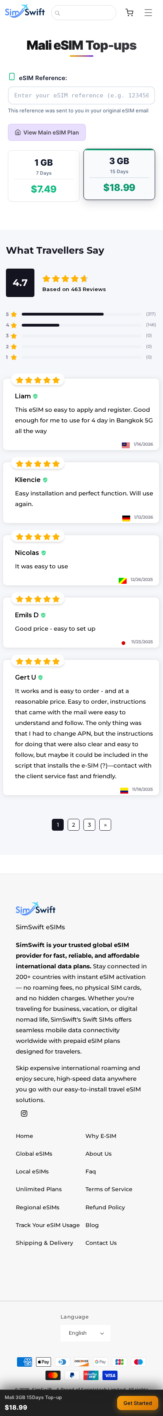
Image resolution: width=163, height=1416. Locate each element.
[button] (152, 12)
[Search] (57, 13)
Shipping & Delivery (44, 1242)
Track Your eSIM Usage (48, 1225)
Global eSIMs (34, 1153)
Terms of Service (109, 1189)
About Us (98, 1153)
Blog (92, 1225)
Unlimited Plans (39, 1189)
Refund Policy (105, 1207)
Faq (90, 1171)
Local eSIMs (32, 1171)
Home (24, 1136)
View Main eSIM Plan (51, 132)
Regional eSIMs (37, 1207)
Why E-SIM (100, 1136)
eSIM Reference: (43, 78)
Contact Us (101, 1242)
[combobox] (83, 12)
